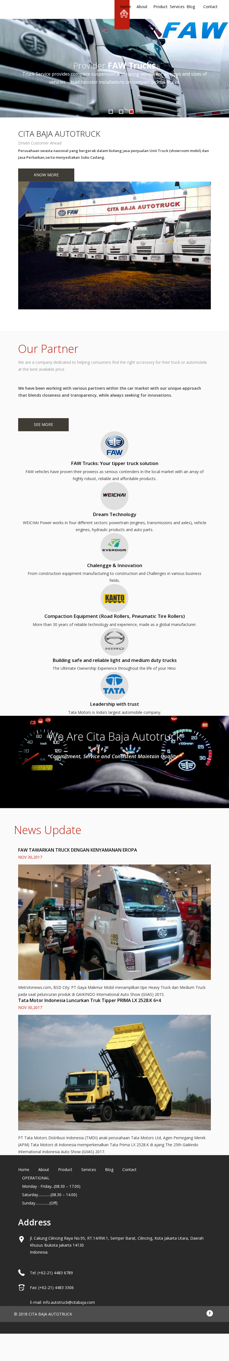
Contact (206, 6)
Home (123, 6)
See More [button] (43, 424)
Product (156, 6)
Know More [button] (46, 174)
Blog (190, 6)
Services (173, 6)
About (140, 6)
